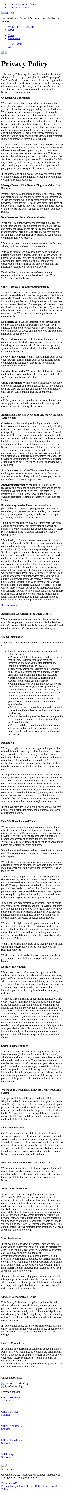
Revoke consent (9, 605)
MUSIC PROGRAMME (21, 26)
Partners (5, 1483)
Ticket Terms (41, 1486)
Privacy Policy (9, 1486)
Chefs (11, 35)
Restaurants (14, 38)
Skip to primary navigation (22, 4)
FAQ (14, 1483)
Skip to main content (19, 7)
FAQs (11, 29)
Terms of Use (26, 1486)
